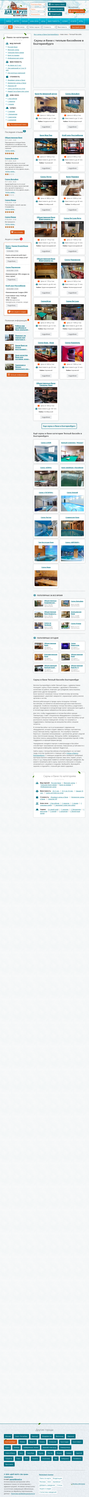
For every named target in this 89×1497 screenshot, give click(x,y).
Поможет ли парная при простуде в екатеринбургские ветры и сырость (23, 339)
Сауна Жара (46, 567)
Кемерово (52, 1442)
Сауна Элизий (72, 493)
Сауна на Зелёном (47, 624)
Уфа (55, 1459)
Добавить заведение (47, 1485)
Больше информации (19, 375)
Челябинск (77, 1459)
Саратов (79, 1453)
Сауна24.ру (46, 301)
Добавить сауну (78, 11)
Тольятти (8, 1459)
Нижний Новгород (49, 1447)
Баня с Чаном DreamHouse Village (17, 247)
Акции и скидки (45, 1489)
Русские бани (12, 47)
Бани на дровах (13, 55)
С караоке (11, 111)
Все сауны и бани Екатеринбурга (46, 34)
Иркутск (32, 1442)
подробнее (46, 127)
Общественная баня (13, 137)
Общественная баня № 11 (77, 667)
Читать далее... (10, 151)
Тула (26, 1459)
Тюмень (35, 1459)
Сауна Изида (10, 200)
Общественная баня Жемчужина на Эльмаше (46, 260)
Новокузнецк (65, 1447)
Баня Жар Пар (46, 135)
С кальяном (12, 120)
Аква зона (34, 21)
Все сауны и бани (58, 4)
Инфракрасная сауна (15, 58)
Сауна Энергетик (75, 644)
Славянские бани (72, 517)
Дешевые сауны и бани (16, 80)
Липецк (16, 1447)
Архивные (57, 1482)
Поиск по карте (57, 9)
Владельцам (56, 14)
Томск (18, 1459)
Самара (69, 1453)
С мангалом (12, 117)
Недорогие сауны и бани (17, 83)
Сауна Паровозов (13, 267)
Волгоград (59, 1436)
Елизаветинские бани (50, 655)
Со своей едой (53, 809)
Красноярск (77, 1442)
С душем (11, 104)
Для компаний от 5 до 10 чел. (16, 69)
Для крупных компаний (16, 73)
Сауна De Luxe (72, 301)
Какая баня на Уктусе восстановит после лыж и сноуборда (21, 349)
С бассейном (12, 99)
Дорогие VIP (12, 86)
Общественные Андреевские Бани (50, 603)
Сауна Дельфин (11, 158)
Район (8, 21)
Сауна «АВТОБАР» (72, 542)
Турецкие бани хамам (16, 52)
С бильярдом (12, 114)
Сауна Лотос (46, 177)
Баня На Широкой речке (46, 94)
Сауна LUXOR (46, 443)
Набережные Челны (31, 1447)
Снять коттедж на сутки (16, 89)
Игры (81, 21)
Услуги (73, 21)
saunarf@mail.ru (15, 1479)
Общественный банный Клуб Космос (50, 667)
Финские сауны (13, 50)
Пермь (41, 1453)
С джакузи (11, 101)
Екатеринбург (10, 1442)
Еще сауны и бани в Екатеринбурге (59, 426)
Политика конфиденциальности (23, 1494)
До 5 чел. (56, 791)
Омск (21, 1453)
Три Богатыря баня (46, 542)
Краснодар (64, 1442)
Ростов (50, 1453)
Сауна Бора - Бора (46, 343)
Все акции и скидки (18, 312)
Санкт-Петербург (21, 1436)
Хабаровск (65, 1459)
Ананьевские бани (76, 613)
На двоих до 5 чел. (14, 65)
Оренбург (30, 1453)
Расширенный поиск (18, 124)
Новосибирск (10, 1453)
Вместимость (54, 21)
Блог (49, 1482)
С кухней (53, 811)
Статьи (59, 1485)
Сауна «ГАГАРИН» (46, 493)
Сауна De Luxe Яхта (72, 218)
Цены (43, 21)
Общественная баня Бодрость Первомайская (50, 614)
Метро (16, 21)
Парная (25, 21)
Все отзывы (18, 232)
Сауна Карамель (72, 343)
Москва (8, 1436)
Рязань (59, 1453)
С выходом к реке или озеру (64, 805)
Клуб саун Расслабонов (15, 286)
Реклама (43, 1482)
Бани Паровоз (72, 177)
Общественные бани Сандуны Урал (45, 384)
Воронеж (71, 1436)
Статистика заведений (48, 1492)
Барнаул (35, 1436)
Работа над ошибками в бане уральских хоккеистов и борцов (22, 330)
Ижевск (22, 1442)
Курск (7, 1447)
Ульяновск (46, 1459)
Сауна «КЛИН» (46, 468)
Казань (42, 1442)
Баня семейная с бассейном (72, 468)
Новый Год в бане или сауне (18, 91)
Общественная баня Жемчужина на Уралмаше (46, 218)
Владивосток (47, 1436)
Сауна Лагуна (46, 517)
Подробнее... (12, 261)
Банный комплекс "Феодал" (72, 443)
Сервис (65, 21)
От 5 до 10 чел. (67, 791)
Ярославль (9, 1464)
